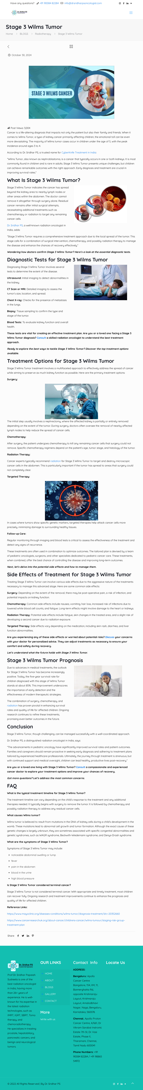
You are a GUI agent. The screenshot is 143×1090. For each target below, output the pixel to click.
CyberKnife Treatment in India (79, 152)
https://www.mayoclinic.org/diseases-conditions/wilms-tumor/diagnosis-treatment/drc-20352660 (63, 913)
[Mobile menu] (131, 12)
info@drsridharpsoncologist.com (83, 3)
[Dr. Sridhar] (19, 12)
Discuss (109, 637)
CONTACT (51, 1001)
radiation (55, 461)
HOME (48, 973)
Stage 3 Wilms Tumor (70, 33)
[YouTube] (131, 3)
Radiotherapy (43, 33)
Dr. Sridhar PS (15, 225)
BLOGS (24, 33)
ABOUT (49, 980)
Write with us (47, 1019)
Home (9, 33)
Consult (41, 337)
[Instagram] (119, 3)
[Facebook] (123, 3)
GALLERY (50, 994)
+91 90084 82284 (49, 3)
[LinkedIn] (127, 3)
